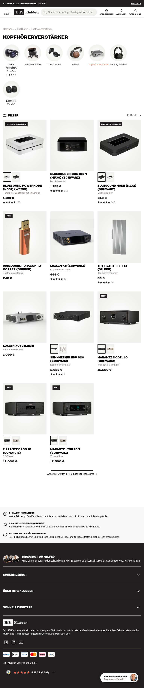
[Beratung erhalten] (133, 677)
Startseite (8, 29)
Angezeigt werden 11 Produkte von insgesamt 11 (72, 474)
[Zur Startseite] (26, 12)
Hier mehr (136, 3)
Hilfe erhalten (132, 560)
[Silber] (110, 349)
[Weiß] (7, 177)
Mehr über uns (62, 633)
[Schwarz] (16, 177)
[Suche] (45, 12)
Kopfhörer (22, 29)
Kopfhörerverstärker (41, 29)
